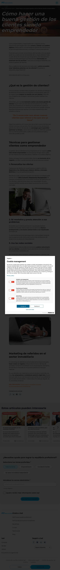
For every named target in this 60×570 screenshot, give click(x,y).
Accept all (23, 306)
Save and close (30, 309)
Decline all (36, 306)
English (9, 258)
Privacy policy (10, 275)
